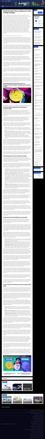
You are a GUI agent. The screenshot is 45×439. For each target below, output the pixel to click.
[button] (41, 6)
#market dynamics (26, 24)
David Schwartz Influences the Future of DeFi (38, 79)
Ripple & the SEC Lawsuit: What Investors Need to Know (37, 413)
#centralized (19, 16)
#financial (9, 22)
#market (22, 24)
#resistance (20, 27)
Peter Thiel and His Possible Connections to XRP (38, 115)
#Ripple (27, 27)
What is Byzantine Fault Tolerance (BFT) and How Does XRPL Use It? (23, 373)
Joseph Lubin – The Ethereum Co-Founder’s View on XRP (38, 106)
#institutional (5, 23)
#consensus (12, 17)
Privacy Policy (41, 437)
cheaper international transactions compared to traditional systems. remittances (37, 64)
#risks (29, 27)
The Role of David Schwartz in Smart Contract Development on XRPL (38, 137)
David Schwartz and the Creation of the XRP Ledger (38, 77)
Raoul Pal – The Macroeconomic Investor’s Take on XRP (38, 118)
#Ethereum (22, 21)
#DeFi (22, 20)
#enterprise (19, 21)
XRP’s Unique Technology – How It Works (38, 165)
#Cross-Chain (5, 19)
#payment (4, 26)
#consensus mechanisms (24, 17)
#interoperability (28, 23)
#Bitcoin (18, 15)
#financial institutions (14, 22)
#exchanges (26, 21)
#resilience (17, 27)
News (15, 6)
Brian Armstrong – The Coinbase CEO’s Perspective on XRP (38, 58)
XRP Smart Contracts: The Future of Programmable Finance (36, 434)
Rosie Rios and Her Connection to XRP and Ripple (37, 125)
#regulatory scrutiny (9, 27)
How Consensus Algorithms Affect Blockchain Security (9, 373)
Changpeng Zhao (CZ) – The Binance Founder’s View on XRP (38, 61)
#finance (7, 22)
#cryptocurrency (17, 19)
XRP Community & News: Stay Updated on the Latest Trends (36, 426)
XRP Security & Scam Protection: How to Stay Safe (37, 432)
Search (35, 10)
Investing (11, 6)
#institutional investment (16, 23)
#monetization (16, 25)
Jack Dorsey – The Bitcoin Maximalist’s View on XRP (38, 100)
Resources (19, 6)
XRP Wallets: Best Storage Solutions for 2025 (34, 437)
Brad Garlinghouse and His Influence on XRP (38, 55)
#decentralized (5, 20)
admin (5, 378)
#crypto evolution (12, 19)
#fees (29, 21)
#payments (7, 26)
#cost (15, 18)
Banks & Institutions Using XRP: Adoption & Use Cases (37, 410)
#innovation (28, 22)
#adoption (9, 15)
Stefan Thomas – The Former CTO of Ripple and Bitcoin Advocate (38, 129)
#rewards (24, 27)
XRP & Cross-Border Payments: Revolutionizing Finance (37, 421)
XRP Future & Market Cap (38, 156)
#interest (24, 23)
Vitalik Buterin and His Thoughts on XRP (37, 142)
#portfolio (17, 26)
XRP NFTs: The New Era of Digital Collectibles (30, 429)
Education (6, 6)
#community (4, 17)
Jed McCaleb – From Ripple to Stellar (38, 103)
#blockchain (20, 15)
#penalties (10, 26)
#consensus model (5, 18)
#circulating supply (24, 16)
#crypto (8, 19)
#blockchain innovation (26, 15)
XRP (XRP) (39, 20)
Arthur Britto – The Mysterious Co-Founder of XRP (38, 50)
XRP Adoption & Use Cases (38, 147)
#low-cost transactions (18, 24)
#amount (12, 15)
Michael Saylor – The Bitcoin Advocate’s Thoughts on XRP (38, 109)
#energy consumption (9, 21)
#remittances (14, 27)
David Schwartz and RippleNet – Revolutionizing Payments (38, 74)
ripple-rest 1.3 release (37, 34)
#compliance (8, 17)
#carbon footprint (12, 16)
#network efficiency (21, 25)
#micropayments (9, 25)
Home (30, 410)
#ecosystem (28, 20)
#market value (5, 25)
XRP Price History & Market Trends (39, 429)
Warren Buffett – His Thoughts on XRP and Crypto (37, 145)
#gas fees (18, 22)
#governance (22, 22)
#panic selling (28, 25)
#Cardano (16, 16)
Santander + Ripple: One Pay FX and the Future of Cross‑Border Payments (38, 32)
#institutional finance (9, 23)
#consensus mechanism (17, 17)
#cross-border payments (24, 18)
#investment (4, 24)
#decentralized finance (18, 20)
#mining (13, 25)
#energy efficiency (15, 21)
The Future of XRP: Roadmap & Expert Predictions (37, 416)
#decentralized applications (11, 20)
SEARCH (40, 12)
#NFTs (25, 25)
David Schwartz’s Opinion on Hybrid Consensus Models (27, 389)
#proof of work (28, 26)
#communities (29, 16)
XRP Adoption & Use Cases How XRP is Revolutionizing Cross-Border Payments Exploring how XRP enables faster (38, 151)
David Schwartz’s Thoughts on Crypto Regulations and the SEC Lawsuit (38, 86)
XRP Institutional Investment (38, 158)
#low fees (13, 24)
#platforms (14, 26)
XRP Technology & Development (37, 162)
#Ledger (8, 24)
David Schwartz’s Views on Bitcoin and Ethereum (38, 89)
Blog (23, 6)
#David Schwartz (22, 19)
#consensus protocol (11, 18)
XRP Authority (22, 3)
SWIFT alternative (36, 131)
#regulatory (4, 27)
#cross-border (18, 18)
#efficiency (4, 21)
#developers (25, 20)
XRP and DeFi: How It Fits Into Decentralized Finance (37, 424)
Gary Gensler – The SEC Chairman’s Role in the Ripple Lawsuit (38, 95)
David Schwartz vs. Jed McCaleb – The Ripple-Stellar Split (38, 82)
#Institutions (21, 23)
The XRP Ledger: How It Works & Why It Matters (38, 418)
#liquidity (10, 24)
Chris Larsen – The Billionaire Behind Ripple (38, 68)
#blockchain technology (6, 16)
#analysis (15, 15)
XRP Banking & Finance (37, 154)
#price (19, 26)
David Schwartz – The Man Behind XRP (38, 71)
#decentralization (27, 19)
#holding (25, 22)
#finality (4, 22)
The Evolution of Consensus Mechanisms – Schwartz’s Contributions (38, 134)
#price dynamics (23, 26)
